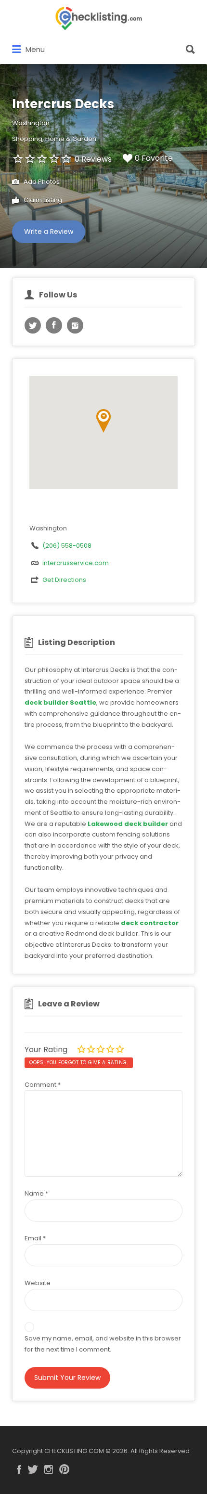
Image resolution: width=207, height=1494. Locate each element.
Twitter (32, 1469)
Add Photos (41, 181)
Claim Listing (42, 200)
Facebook (19, 1469)
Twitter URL (33, 325)
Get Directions (64, 579)
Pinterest (64, 1469)
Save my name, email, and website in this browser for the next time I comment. (103, 1344)
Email (35, 1238)
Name (36, 1193)
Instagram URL (75, 325)
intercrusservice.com (75, 562)
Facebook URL (54, 325)
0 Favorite (154, 158)
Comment (43, 1084)
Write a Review (48, 231)
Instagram (48, 1469)
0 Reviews (93, 159)
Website (38, 1283)
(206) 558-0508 (66, 545)
